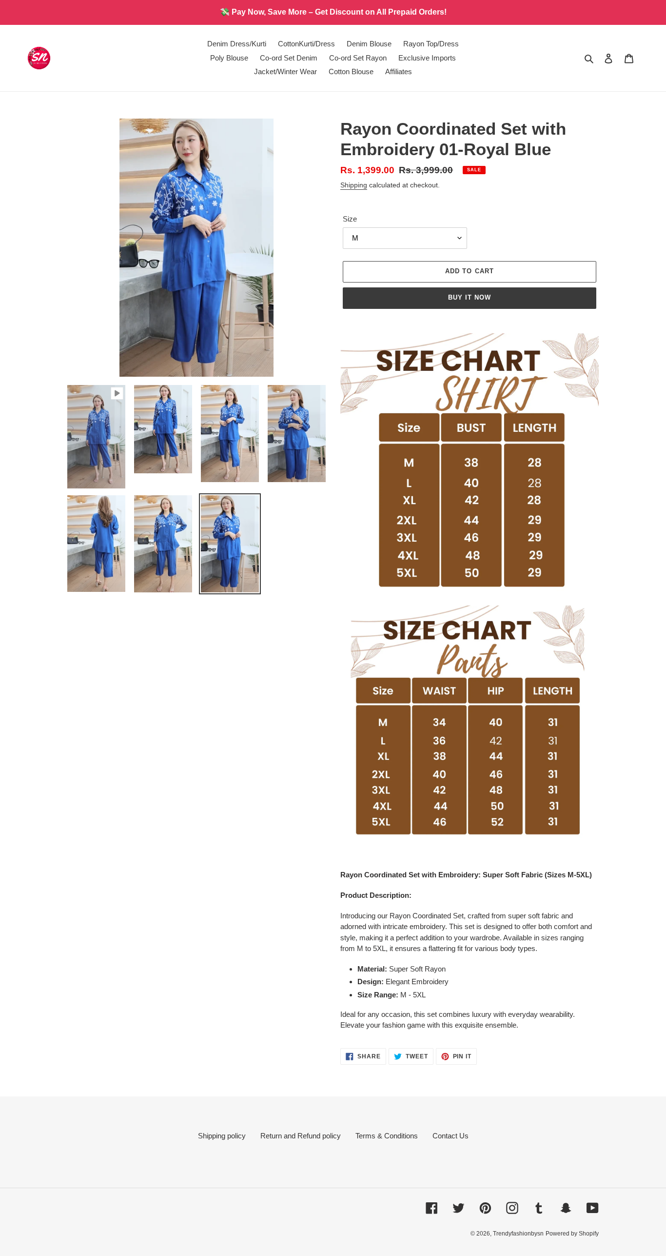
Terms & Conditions (386, 1136)
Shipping (353, 185)
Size (350, 219)
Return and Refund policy (300, 1136)
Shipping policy (222, 1136)
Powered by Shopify (572, 1233)
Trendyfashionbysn (518, 1233)
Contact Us (450, 1136)
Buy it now (469, 297)
